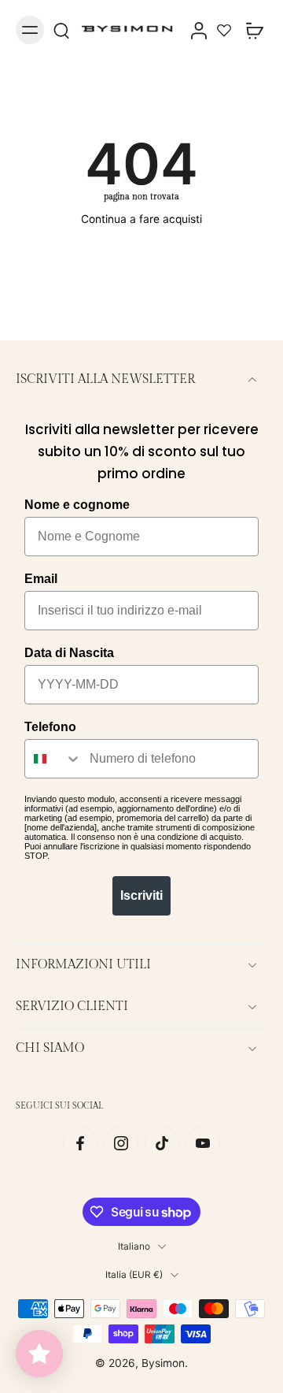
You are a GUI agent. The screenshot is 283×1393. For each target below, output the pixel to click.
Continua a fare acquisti (141, 219)
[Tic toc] (162, 1143)
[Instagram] (121, 1143)
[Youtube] (203, 1143)
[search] (61, 30)
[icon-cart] (250, 30)
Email (40, 578)
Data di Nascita (69, 652)
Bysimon (163, 1363)
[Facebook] (80, 1143)
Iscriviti (141, 895)
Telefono (50, 727)
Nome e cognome (77, 504)
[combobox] (53, 759)
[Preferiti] (224, 30)
